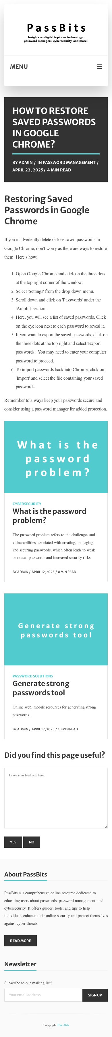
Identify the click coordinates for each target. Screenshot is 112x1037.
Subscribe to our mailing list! (28, 983)
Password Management (69, 162)
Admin (26, 162)
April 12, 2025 (43, 572)
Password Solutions (33, 676)
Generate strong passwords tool (41, 688)
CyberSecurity (27, 504)
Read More (20, 941)
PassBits (63, 1025)
